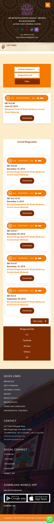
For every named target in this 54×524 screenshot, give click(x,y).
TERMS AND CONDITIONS (14, 406)
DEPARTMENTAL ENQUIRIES (16, 411)
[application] (26, 98)
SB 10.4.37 (12, 263)
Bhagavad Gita (11, 109)
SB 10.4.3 (11, 295)
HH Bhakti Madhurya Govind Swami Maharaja (26, 173)
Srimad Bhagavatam (16, 171)
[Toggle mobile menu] (47, 5)
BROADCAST (9, 381)
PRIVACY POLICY (11, 398)
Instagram (9, 464)
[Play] (7, 98)
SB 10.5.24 (12, 165)
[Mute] (38, 98)
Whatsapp (9, 469)
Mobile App (9, 473)
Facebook (9, 454)
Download (27, 118)
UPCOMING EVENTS (12, 390)
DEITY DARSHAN (11, 386)
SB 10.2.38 (10, 103)
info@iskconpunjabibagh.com (14, 436)
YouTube (8, 459)
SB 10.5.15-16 (13, 198)
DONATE (7, 394)
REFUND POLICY (11, 402)
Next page (38, 321)
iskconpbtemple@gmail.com (27, 37)
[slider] (43, 98)
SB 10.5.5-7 (12, 230)
